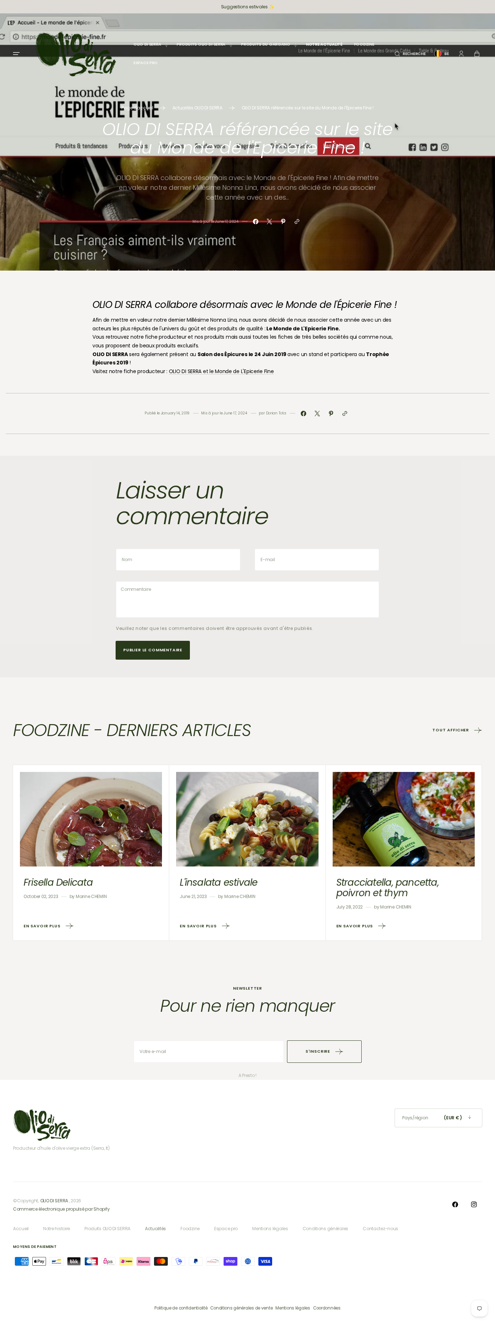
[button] (410, 53)
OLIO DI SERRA (54, 1201)
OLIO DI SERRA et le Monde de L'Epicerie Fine (221, 371)
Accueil (21, 1228)
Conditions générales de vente (241, 1308)
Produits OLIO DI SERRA (107, 1228)
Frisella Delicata (58, 882)
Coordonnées (327, 1308)
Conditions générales (325, 1228)
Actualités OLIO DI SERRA (197, 108)
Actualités (155, 1228)
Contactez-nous (380, 1228)
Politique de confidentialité (180, 1308)
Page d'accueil (137, 108)
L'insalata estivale (218, 882)
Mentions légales (270, 1228)
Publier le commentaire (152, 650)
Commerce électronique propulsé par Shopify (61, 1209)
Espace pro (226, 1228)
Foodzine (190, 1228)
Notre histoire (56, 1228)
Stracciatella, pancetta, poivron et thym (387, 887)
